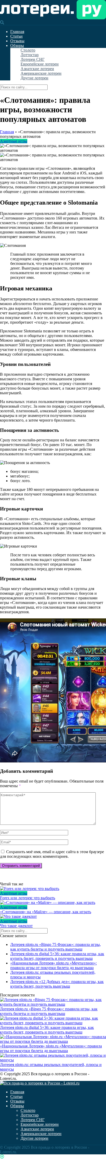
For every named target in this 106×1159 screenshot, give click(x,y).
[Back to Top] (2, 1156)
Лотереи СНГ (33, 59)
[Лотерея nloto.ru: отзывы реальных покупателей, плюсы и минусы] (53, 1060)
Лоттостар (30, 55)
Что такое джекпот (16, 925)
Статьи (16, 36)
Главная (17, 31)
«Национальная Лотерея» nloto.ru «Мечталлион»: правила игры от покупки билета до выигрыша (53, 965)
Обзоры (17, 45)
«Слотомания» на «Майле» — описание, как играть (45, 912)
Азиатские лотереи (37, 68)
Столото (28, 50)
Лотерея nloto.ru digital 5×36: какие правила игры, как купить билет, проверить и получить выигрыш (57, 956)
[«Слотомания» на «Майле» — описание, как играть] (53, 902)
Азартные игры (13, 141)
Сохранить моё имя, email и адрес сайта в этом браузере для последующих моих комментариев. (52, 854)
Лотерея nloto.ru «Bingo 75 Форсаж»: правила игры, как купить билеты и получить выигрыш (55, 946)
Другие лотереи (34, 78)
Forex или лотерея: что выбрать (27, 898)
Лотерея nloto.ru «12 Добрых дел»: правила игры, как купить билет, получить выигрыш (57, 983)
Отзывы (17, 41)
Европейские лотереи (40, 64)
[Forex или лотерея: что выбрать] (53, 888)
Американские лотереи (41, 73)
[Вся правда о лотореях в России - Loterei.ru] (53, 18)
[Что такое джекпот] (53, 916)
